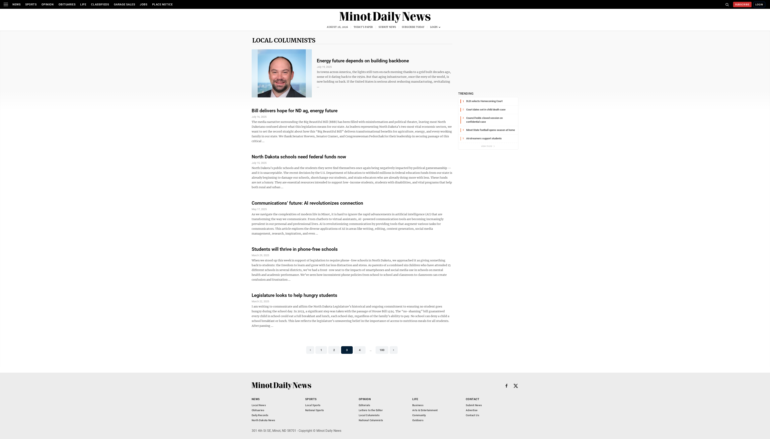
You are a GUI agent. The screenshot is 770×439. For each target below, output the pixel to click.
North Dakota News (263, 420)
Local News (259, 405)
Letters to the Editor (371, 410)
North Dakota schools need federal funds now (299, 157)
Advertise (472, 410)
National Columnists (371, 420)
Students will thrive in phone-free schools (295, 249)
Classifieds (100, 4)
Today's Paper (363, 27)
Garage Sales (124, 4)
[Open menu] (6, 4)
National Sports (314, 410)
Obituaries (67, 4)
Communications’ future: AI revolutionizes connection (307, 203)
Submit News (387, 27)
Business (418, 405)
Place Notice (162, 4)
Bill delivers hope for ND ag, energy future (294, 110)
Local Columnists (283, 40)
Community (419, 415)
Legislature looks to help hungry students (294, 295)
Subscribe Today (413, 27)
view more (487, 146)
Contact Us (472, 415)
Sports (30, 4)
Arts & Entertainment (425, 410)
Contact (472, 399)
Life (83, 4)
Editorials (364, 405)
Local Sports (313, 405)
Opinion (48, 4)
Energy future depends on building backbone (363, 61)
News (16, 4)
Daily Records (260, 415)
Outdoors (418, 420)
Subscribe (742, 4)
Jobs (143, 4)
